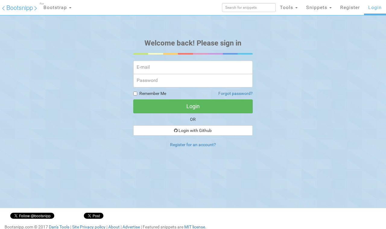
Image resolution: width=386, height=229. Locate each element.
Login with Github (195, 130)
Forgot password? (235, 93)
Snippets (317, 7)
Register (350, 7)
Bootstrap (54, 6)
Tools (287, 7)
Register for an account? (193, 144)
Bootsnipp (19, 7)
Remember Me (152, 93)
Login (375, 7)
